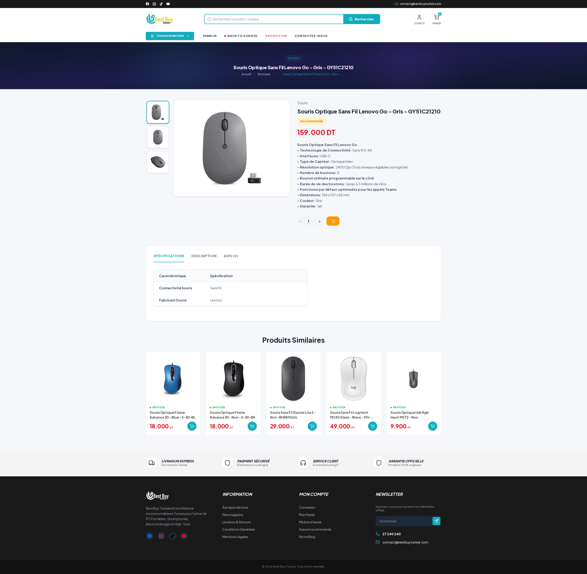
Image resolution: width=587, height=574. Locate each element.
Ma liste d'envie (310, 522)
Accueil (246, 74)
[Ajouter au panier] (333, 221)
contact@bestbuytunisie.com (420, 4)
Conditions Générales (238, 529)
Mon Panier (307, 515)
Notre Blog (307, 537)
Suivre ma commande (315, 529)
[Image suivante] (282, 148)
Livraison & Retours (236, 522)
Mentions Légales (235, 537)
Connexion (307, 507)
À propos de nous (235, 507)
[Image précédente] (181, 148)
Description (203, 256)
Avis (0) (231, 256)
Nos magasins (232, 515)
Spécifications (168, 256)
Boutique (264, 74)
